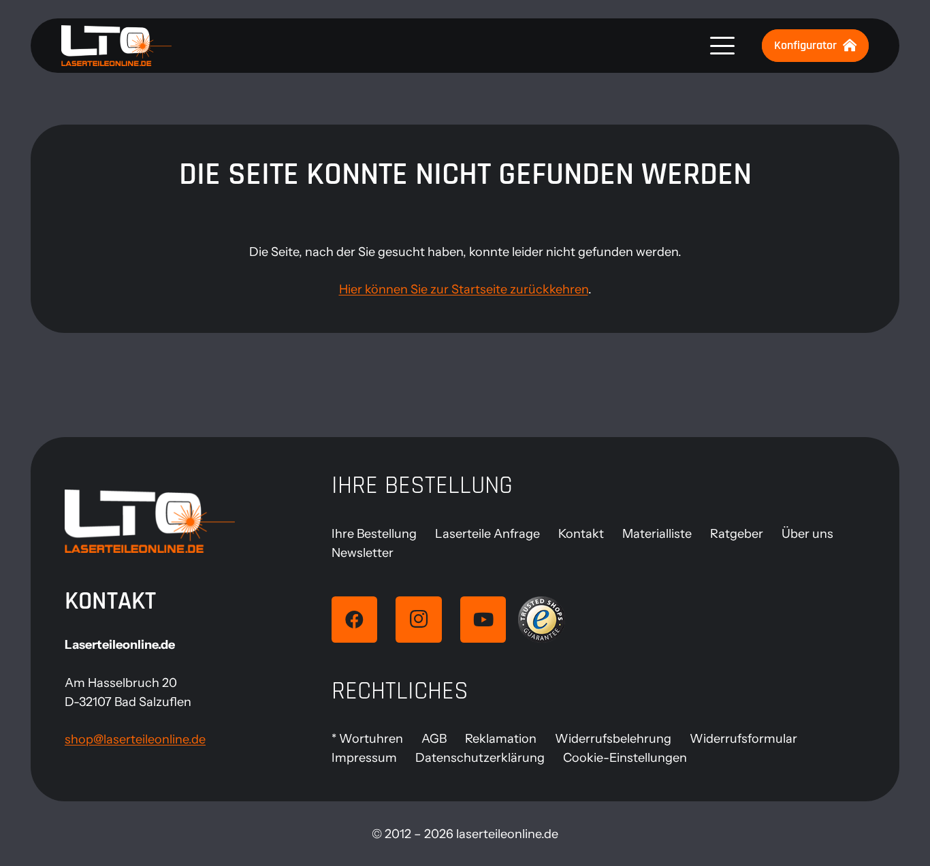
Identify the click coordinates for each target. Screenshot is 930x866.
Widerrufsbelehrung (613, 738)
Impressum (364, 757)
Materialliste (657, 533)
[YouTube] (483, 619)
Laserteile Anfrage (487, 533)
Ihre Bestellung (374, 533)
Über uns (807, 533)
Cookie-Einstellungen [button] (625, 757)
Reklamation (500, 738)
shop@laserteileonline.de (135, 739)
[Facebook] (355, 619)
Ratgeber (736, 533)
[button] (723, 45)
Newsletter (363, 552)
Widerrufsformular (743, 738)
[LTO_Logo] (116, 45)
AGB (434, 738)
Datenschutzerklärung (480, 757)
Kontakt (581, 533)
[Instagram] (419, 619)
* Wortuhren (367, 738)
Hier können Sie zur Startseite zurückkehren (463, 289)
